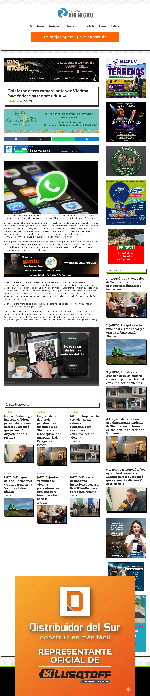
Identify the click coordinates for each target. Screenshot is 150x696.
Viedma (13, 101)
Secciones (54, 26)
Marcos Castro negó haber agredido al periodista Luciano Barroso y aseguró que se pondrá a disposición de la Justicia (18, 426)
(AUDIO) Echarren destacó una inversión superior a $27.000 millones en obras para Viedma (84, 484)
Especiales (72, 26)
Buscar (102, 26)
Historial (115, 26)
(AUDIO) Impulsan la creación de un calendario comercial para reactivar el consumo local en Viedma (84, 426)
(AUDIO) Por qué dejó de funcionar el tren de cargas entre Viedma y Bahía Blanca (18, 484)
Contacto (89, 26)
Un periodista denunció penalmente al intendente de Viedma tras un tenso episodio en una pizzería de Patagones (49, 428)
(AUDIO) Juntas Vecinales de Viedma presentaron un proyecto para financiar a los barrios (48, 488)
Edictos (40, 26)
